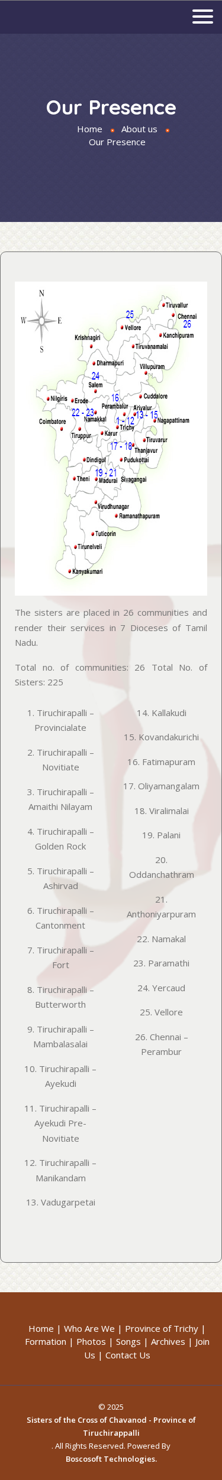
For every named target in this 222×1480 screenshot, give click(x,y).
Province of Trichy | (165, 1328)
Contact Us (127, 1355)
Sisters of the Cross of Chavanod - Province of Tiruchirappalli (111, 1426)
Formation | (49, 1341)
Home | (45, 1328)
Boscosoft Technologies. (111, 1458)
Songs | (132, 1341)
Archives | (172, 1341)
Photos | (95, 1341)
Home (89, 129)
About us (139, 129)
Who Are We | (93, 1328)
